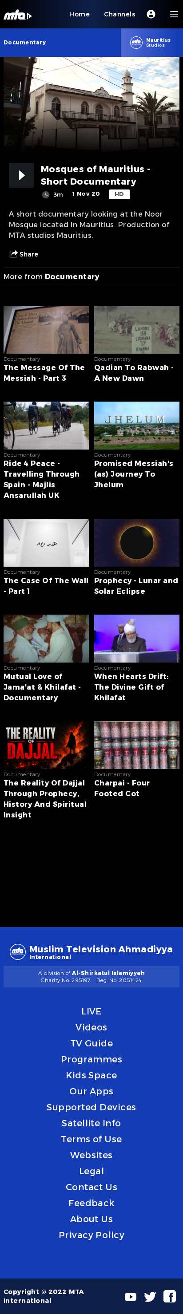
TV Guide (91, 1043)
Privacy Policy (92, 1235)
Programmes (92, 1059)
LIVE (91, 1011)
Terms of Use (91, 1139)
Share (29, 254)
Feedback (91, 1203)
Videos (91, 1027)
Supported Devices (91, 1107)
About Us (91, 1219)
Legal (91, 1171)
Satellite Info (91, 1123)
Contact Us (92, 1187)
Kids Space (91, 1075)
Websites (91, 1155)
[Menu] (174, 14)
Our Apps (91, 1091)
